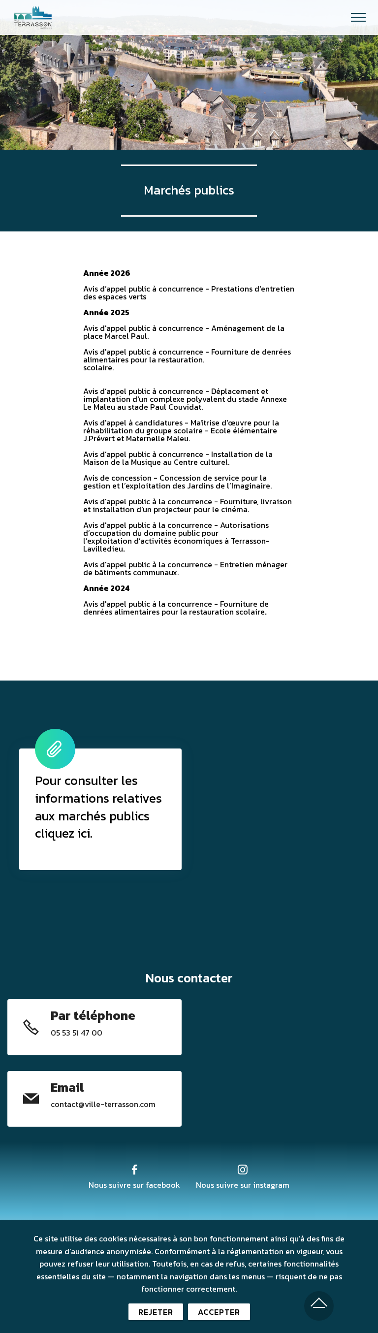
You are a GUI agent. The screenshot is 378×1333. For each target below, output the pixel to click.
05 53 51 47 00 (76, 1033)
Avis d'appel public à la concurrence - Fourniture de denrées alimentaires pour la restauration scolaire (176, 608)
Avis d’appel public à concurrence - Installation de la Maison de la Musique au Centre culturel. (178, 458)
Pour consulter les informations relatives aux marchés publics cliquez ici (98, 807)
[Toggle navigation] (358, 17)
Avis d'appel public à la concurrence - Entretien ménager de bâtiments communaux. (185, 568)
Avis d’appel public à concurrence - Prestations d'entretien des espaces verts (188, 292)
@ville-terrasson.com (117, 1104)
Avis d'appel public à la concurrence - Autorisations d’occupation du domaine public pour (176, 529)
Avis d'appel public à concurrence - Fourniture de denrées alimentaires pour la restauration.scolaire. (187, 359)
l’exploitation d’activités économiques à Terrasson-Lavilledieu (176, 544)
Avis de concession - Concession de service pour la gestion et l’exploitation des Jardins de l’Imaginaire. (177, 481)
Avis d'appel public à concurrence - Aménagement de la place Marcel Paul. (183, 332)
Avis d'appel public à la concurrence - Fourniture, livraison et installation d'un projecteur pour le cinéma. (187, 505)
